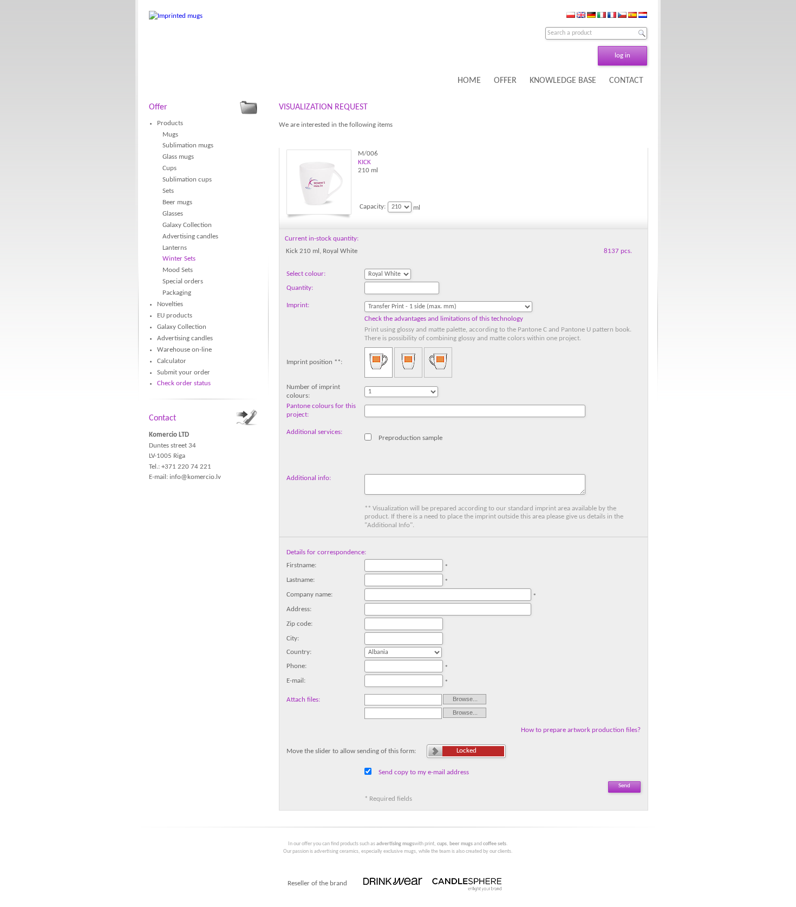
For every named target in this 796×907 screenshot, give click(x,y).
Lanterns (174, 247)
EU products (174, 315)
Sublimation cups (187, 179)
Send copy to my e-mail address (424, 771)
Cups (169, 168)
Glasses (172, 213)
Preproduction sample (410, 437)
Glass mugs (178, 156)
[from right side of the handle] (438, 362)
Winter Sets (178, 258)
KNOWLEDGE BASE (563, 80)
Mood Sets (177, 270)
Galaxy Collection (187, 225)
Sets (168, 191)
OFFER (505, 80)
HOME (469, 80)
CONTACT (626, 80)
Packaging (176, 292)
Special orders (182, 281)
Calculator (171, 361)
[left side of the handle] (378, 362)
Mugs (170, 134)
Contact (162, 418)
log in (622, 55)
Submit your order (183, 372)
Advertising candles (190, 236)
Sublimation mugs (187, 145)
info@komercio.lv (195, 477)
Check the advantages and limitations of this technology (443, 318)
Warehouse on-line (184, 349)
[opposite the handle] (408, 362)
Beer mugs (177, 202)
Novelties (170, 304)
